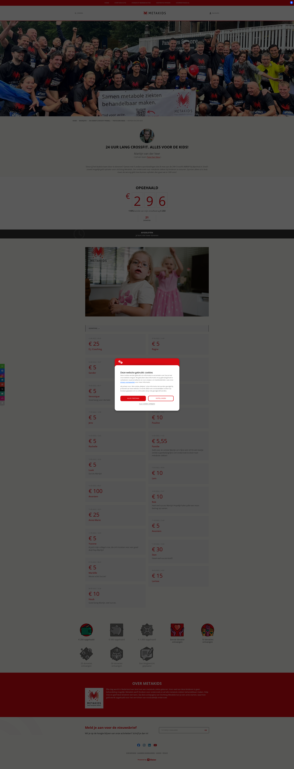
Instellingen (161, 398)
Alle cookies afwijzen (147, 404)
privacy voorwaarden (127, 382)
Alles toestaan (133, 398)
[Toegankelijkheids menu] (291, 2)
